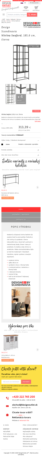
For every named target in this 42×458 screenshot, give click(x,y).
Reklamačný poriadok (29, 444)
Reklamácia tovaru (21, 417)
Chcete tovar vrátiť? (22, 412)
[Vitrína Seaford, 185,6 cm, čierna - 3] (31, 89)
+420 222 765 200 (23, 396)
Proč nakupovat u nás (10, 434)
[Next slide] (37, 187)
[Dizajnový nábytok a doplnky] (11, 6)
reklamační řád (24, 420)
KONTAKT (6, 429)
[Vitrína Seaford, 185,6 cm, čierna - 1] (10, 89)
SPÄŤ (3, 19)
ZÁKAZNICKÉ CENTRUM (30, 429)
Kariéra (5, 439)
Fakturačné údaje (8, 436)
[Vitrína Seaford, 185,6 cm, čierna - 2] (21, 89)
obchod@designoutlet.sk (24, 405)
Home (8, 19)
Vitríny (8, 21)
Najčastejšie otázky (29, 431)
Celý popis (38, 121)
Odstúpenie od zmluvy (30, 441)
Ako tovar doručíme (29, 434)
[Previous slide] (4, 187)
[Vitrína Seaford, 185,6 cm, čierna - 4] (10, 99)
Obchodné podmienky (30, 439)
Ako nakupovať (27, 436)
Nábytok (13, 19)
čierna (7, 144)
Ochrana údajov (28, 446)
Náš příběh (6, 431)
